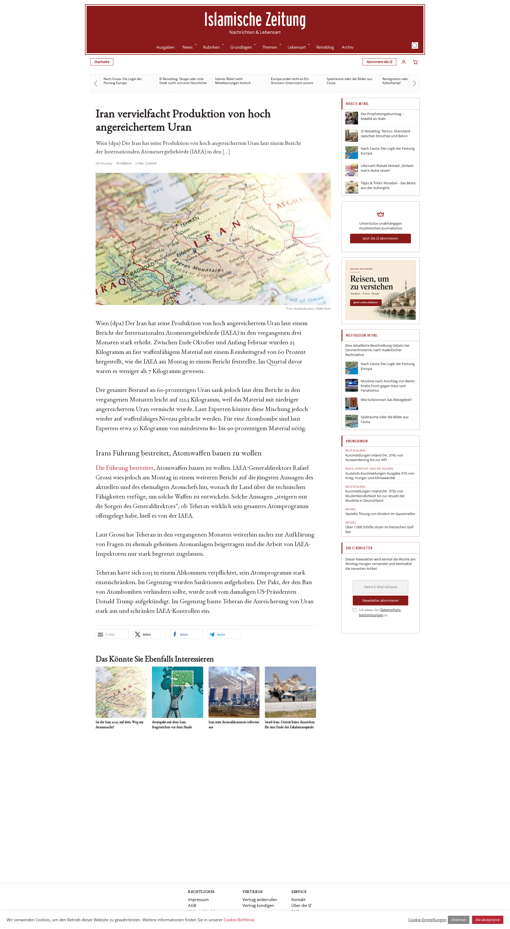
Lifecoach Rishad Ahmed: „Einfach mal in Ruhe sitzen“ (387, 168)
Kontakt (298, 899)
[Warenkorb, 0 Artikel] (415, 62)
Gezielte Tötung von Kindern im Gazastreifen (380, 514)
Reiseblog (325, 47)
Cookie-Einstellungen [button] (427, 919)
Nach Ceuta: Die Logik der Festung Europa (123, 81)
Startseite (101, 61)
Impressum (198, 899)
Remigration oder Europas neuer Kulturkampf (406, 81)
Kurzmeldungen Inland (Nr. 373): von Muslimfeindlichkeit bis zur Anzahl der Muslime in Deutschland (375, 496)
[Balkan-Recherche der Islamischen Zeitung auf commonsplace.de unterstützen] (380, 318)
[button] (415, 45)
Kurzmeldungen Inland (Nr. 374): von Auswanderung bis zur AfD (374, 457)
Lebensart (297, 47)
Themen (269, 47)
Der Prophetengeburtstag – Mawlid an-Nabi (382, 116)
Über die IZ (301, 905)
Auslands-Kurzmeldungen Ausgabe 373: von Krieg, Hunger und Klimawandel (379, 475)
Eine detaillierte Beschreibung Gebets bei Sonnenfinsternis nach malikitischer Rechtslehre (377, 350)
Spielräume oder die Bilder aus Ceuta (349, 81)
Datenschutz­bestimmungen (380, 612)
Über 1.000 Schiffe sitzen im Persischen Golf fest (379, 529)
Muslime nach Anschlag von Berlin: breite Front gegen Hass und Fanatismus (388, 386)
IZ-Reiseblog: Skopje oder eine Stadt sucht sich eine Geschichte (183, 81)
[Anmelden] (404, 62)
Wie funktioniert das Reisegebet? (386, 399)
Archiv (348, 47)
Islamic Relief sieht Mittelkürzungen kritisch (233, 81)
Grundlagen (241, 47)
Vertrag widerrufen (260, 899)
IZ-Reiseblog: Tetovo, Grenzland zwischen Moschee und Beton (385, 133)
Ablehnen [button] (458, 919)
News (187, 47)
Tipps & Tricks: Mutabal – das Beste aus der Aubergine (388, 185)
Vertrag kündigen (258, 905)
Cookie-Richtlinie (239, 919)
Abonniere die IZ (379, 61)
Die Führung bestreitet (125, 468)
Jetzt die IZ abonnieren (380, 238)
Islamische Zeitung (255, 19)
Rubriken (211, 47)
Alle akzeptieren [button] (487, 919)
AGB (192, 905)
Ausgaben (165, 47)
